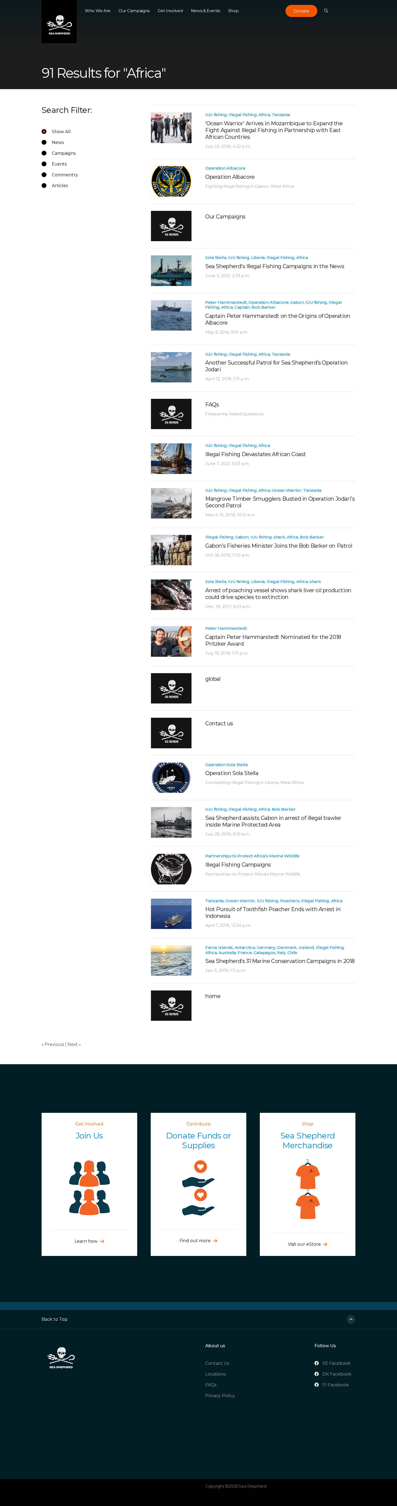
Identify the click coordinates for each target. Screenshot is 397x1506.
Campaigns (64, 153)
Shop (233, 10)
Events (59, 164)
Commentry (65, 174)
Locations (215, 1374)
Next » (74, 1044)
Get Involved (170, 10)
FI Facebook (335, 1384)
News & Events (205, 10)
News (58, 142)
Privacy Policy (220, 1395)
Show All (61, 131)
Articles (60, 185)
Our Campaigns (134, 10)
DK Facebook (336, 1374)
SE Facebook (336, 1363)
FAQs (210, 1384)
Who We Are (97, 10)
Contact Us (217, 1363)
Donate (301, 11)
